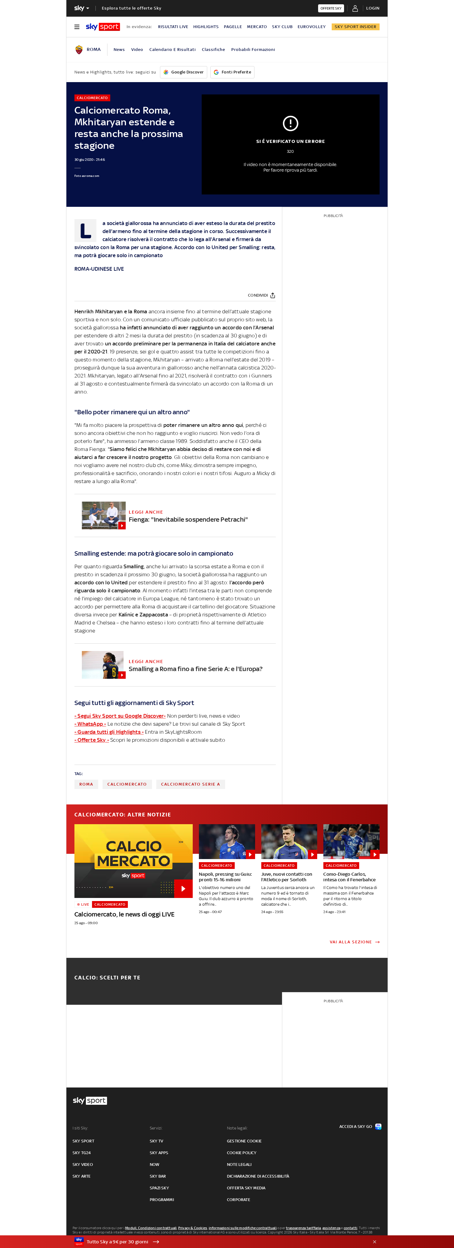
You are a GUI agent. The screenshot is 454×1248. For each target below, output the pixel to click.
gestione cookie (244, 1141)
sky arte (82, 1176)
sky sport (83, 1141)
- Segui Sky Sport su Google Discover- (120, 716)
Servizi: (156, 1128)
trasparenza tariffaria (303, 1228)
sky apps (159, 1152)
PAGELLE (233, 26)
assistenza (331, 1228)
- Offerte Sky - (91, 740)
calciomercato (127, 784)
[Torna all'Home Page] (103, 27)
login (373, 8)
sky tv (156, 1141)
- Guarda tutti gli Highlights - (109, 732)
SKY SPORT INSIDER (355, 26)
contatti (351, 1228)
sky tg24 (82, 1152)
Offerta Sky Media (246, 1188)
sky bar (158, 1176)
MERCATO (257, 26)
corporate (238, 1199)
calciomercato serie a (190, 784)
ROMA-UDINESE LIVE (99, 269)
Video (137, 49)
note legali (239, 1164)
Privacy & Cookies (192, 1228)
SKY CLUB (282, 26)
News (119, 49)
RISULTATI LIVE (173, 26)
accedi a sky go (355, 1126)
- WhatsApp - (90, 724)
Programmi (162, 1199)
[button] (217, 1242)
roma (86, 784)
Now (155, 1164)
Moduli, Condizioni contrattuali (151, 1228)
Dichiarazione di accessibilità (258, 1176)
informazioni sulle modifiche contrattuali (243, 1228)
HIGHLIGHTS (206, 26)
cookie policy (242, 1152)
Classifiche (213, 49)
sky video (83, 1164)
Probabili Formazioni (253, 49)
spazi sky (159, 1188)
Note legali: (237, 1128)
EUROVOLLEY (312, 26)
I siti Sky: (80, 1128)
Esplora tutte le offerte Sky (132, 8)
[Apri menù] (76, 27)
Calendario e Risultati (172, 49)
